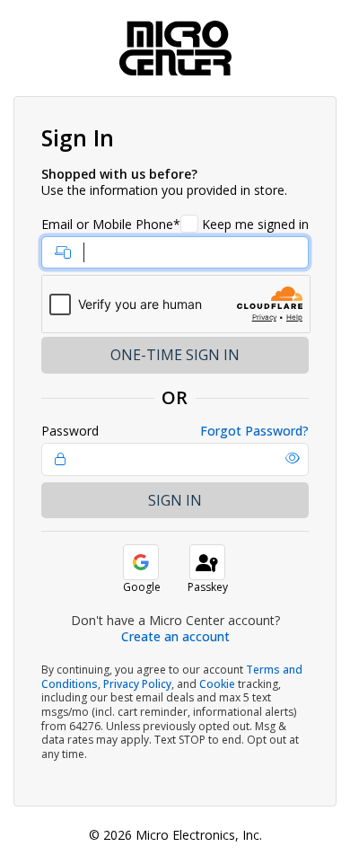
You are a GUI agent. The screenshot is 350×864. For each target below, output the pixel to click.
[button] (292, 458)
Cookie (217, 684)
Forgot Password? (254, 431)
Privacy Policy (137, 684)
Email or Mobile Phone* (110, 224)
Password (70, 431)
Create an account (175, 636)
